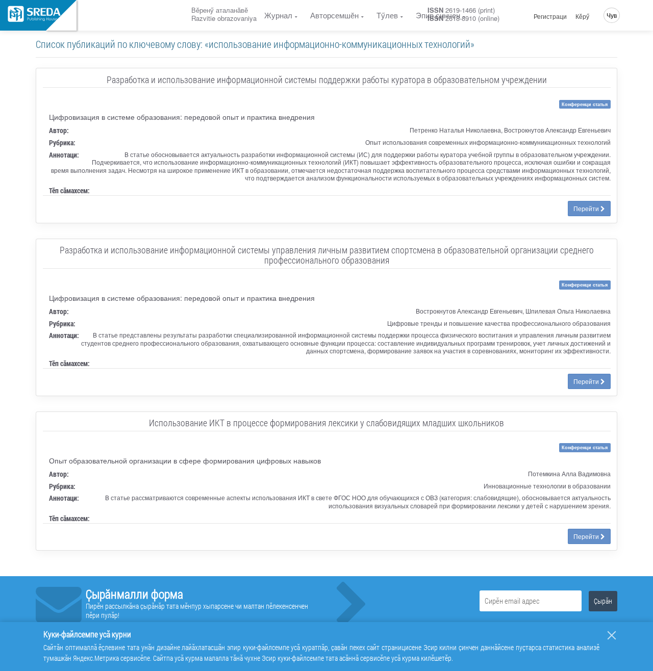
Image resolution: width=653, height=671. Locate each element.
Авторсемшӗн (334, 15)
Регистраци (550, 16)
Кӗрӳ (582, 16)
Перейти (586, 208)
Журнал (278, 15)
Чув (612, 15)
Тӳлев (387, 15)
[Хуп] (612, 635)
